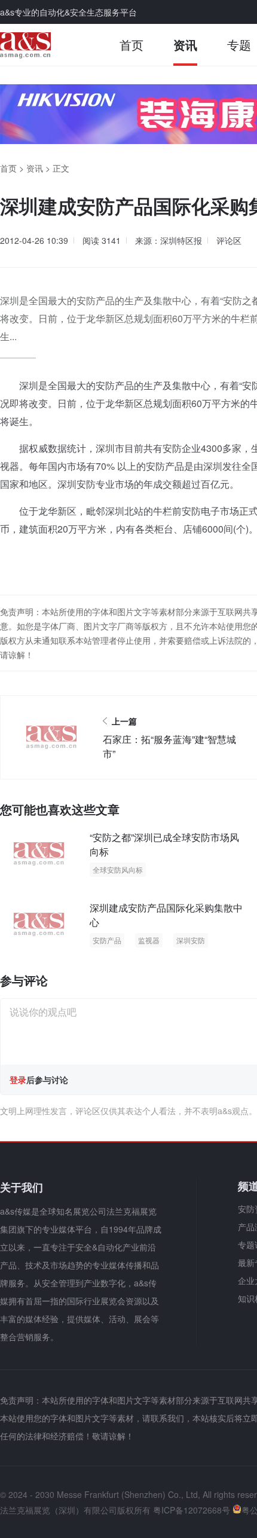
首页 (131, 44)
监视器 (149, 940)
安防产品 (107, 940)
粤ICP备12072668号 (191, 1510)
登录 (18, 1080)
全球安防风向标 (118, 869)
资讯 (185, 44)
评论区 (228, 240)
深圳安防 (190, 940)
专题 (239, 44)
